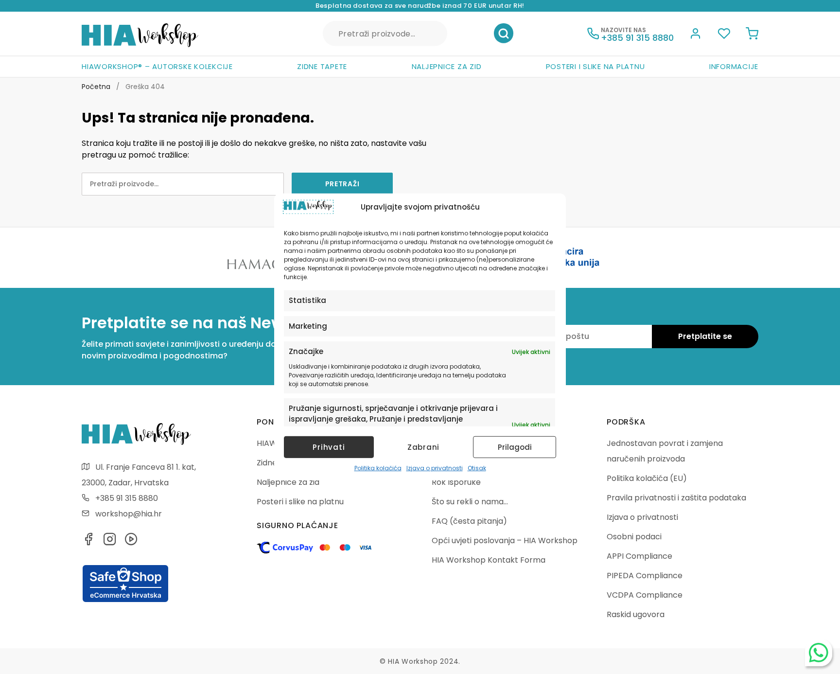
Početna (96, 86)
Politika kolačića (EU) (647, 478)
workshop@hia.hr (128, 513)
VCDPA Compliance (644, 595)
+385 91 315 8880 (126, 498)
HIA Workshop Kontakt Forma (488, 560)
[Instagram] (110, 542)
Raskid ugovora (636, 614)
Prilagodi (515, 447)
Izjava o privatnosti (434, 468)
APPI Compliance (639, 556)
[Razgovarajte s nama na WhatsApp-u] (818, 652)
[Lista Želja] (724, 35)
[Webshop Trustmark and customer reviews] (125, 600)
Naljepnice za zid (447, 66)
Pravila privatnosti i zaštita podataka (676, 497)
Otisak (477, 468)
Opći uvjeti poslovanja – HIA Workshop (505, 540)
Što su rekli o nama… (470, 501)
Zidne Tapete (322, 66)
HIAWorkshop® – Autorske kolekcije (157, 66)
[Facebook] (88, 542)
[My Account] (695, 35)
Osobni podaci (634, 536)
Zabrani (423, 447)
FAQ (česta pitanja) (469, 521)
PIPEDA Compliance (644, 575)
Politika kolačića (378, 468)
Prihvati (329, 447)
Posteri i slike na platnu (595, 66)
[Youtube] (131, 542)
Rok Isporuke (456, 482)
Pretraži (503, 33)
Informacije (733, 66)
